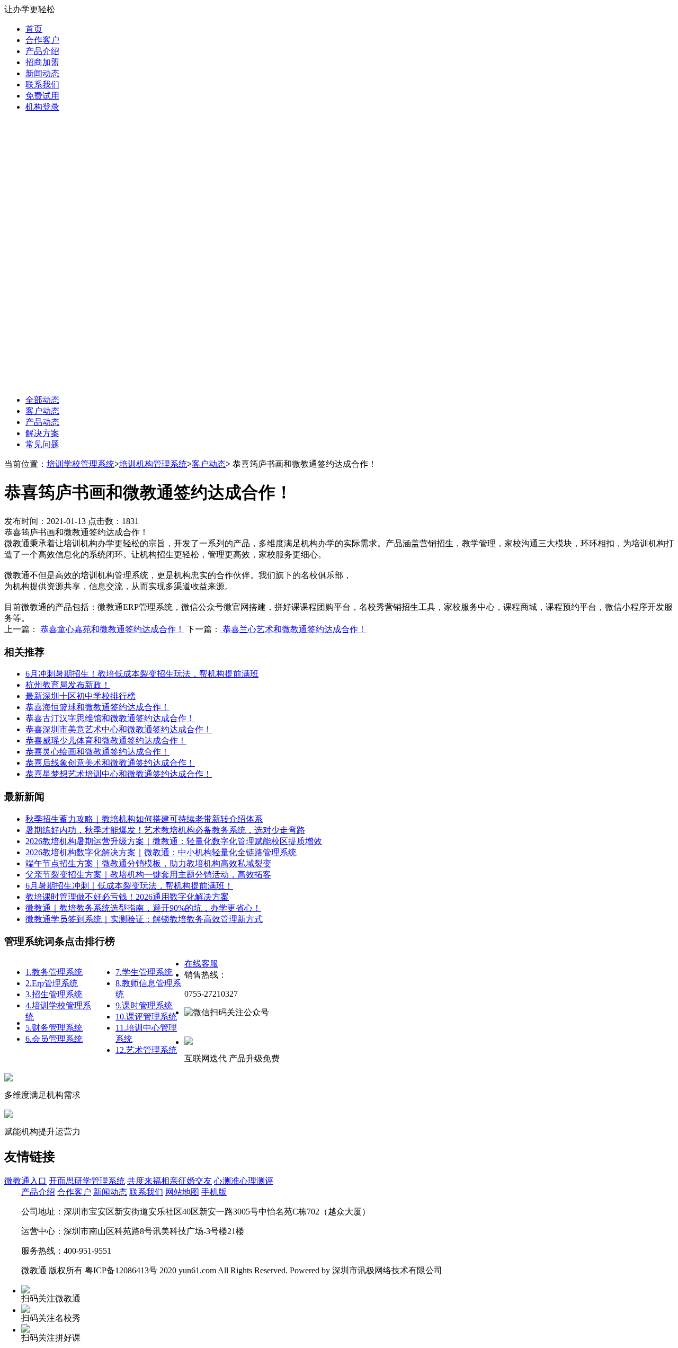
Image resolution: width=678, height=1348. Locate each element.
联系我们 (42, 84)
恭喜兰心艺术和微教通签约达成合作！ (293, 629)
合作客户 (42, 40)
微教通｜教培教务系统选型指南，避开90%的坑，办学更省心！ (143, 907)
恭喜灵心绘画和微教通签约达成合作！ (97, 751)
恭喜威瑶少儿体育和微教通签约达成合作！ (105, 740)
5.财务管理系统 (54, 1027)
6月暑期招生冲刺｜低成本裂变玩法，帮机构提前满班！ (129, 885)
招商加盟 (42, 62)
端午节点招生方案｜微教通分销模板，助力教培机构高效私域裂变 (148, 863)
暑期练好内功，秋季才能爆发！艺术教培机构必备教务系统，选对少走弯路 (165, 830)
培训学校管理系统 (80, 463)
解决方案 (42, 433)
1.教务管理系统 (54, 972)
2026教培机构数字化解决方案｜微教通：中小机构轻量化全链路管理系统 (161, 852)
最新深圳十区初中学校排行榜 (80, 695)
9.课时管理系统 (144, 1005)
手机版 (214, 1191)
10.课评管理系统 (146, 1016)
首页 (33, 28)
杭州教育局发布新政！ (67, 684)
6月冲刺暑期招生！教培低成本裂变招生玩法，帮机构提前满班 (141, 673)
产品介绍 (42, 51)
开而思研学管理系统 (87, 1180)
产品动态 (42, 422)
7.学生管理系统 (144, 972)
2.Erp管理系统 (51, 983)
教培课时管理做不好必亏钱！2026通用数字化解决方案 (127, 896)
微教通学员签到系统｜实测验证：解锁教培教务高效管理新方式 (144, 919)
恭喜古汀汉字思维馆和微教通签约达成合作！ (110, 718)
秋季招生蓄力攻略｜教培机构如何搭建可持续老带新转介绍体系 (144, 818)
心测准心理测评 (243, 1180)
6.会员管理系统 (54, 1038)
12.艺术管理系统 (146, 1049)
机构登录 (42, 106)
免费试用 (42, 95)
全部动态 (42, 399)
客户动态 (42, 410)
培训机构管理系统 (153, 463)
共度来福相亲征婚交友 (169, 1180)
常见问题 (42, 444)
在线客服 (201, 963)
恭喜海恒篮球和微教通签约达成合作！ (97, 707)
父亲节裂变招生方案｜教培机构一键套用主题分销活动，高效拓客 (148, 874)
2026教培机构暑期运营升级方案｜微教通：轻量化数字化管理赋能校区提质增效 (173, 841)
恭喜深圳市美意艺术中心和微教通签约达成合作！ (118, 729)
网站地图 (182, 1191)
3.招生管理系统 (54, 994)
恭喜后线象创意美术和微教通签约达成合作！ (110, 762)
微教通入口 (25, 1180)
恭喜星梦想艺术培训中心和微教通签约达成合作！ (118, 773)
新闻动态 (42, 73)
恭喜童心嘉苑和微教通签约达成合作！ (112, 629)
